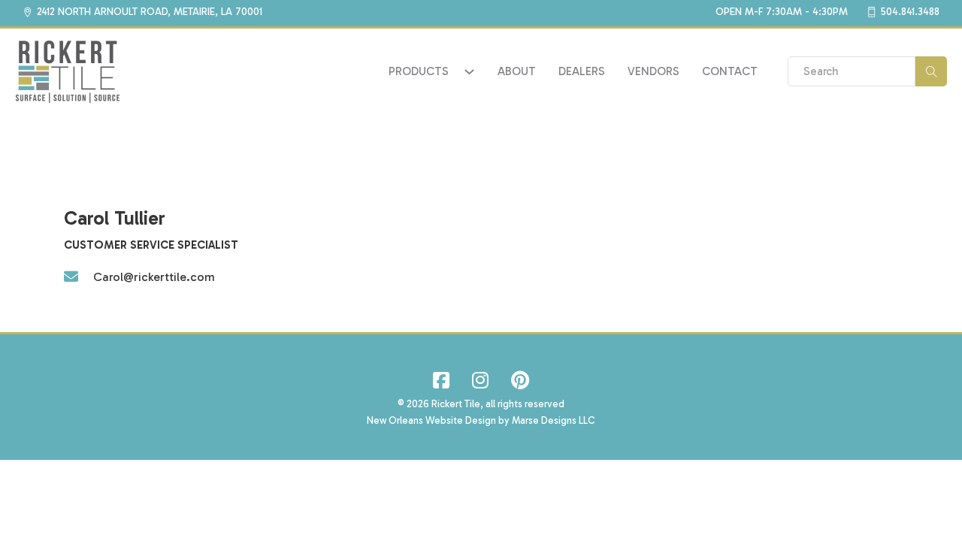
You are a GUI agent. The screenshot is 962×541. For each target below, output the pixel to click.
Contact (730, 71)
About (517, 71)
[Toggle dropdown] (469, 72)
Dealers (581, 71)
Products (419, 71)
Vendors (653, 71)
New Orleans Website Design (431, 420)
